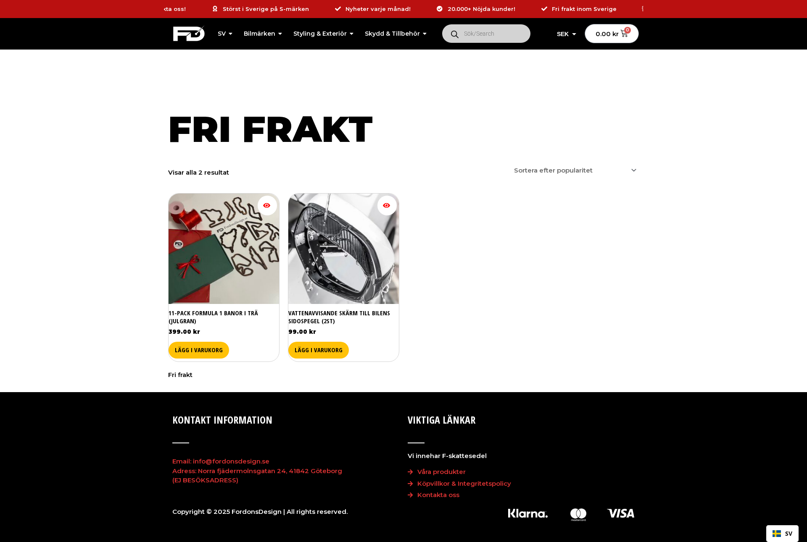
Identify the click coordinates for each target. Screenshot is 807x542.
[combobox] (782, 533)
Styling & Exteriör (320, 33)
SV (222, 33)
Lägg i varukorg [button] (199, 350)
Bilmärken (259, 33)
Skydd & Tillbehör (392, 33)
